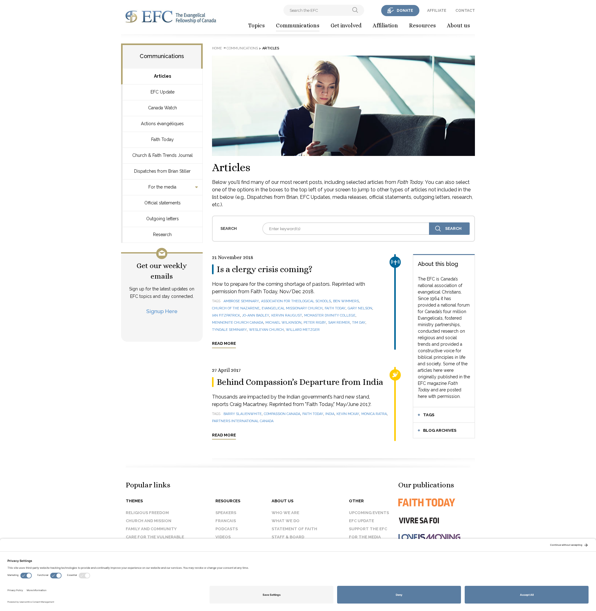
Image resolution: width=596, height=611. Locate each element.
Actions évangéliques (162, 123)
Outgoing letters (162, 218)
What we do (286, 520)
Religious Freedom (147, 512)
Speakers (225, 512)
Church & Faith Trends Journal (162, 155)
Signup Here (162, 311)
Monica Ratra (374, 414)
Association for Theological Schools (296, 301)
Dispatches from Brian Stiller (162, 171)
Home (217, 48)
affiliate (436, 10)
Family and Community (151, 529)
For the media (162, 187)
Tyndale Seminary (229, 330)
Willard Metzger (303, 330)
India (329, 414)
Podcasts (226, 529)
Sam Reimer (339, 323)
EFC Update (162, 91)
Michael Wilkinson (283, 323)
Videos (223, 537)
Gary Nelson (360, 308)
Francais (225, 520)
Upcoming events (369, 512)
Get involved (346, 25)
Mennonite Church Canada (237, 323)
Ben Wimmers (346, 301)
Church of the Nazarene (236, 308)
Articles (162, 76)
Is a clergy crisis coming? (265, 269)
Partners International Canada (242, 421)
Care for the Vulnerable (155, 537)
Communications (297, 25)
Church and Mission (148, 520)
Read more (224, 343)
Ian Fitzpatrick (226, 315)
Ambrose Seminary (241, 301)
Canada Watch (162, 107)
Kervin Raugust (286, 315)
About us (458, 25)
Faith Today (162, 139)
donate (405, 10)
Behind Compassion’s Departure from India (300, 382)
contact (465, 10)
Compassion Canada (282, 414)
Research (162, 234)
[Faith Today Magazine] (439, 502)
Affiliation (385, 25)
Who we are (285, 512)
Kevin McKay (347, 414)
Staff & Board (288, 537)
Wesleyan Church (266, 330)
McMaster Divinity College (329, 315)
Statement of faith (294, 529)
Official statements (162, 202)
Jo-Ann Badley (255, 315)
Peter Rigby (315, 323)
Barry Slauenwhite (243, 414)
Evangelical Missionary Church (292, 308)
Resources (422, 25)
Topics (256, 25)
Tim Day (358, 323)
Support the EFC (368, 529)
